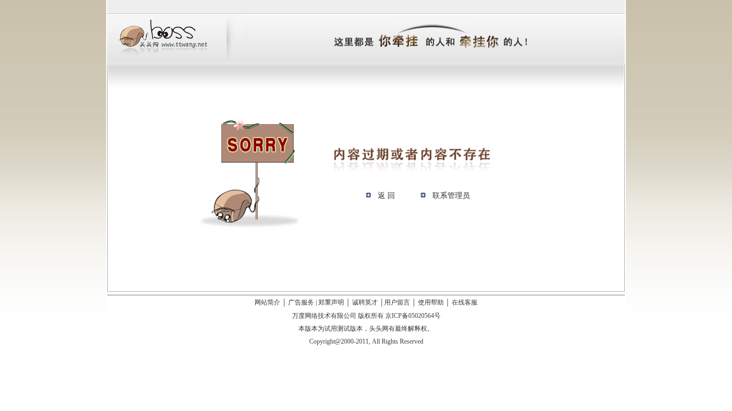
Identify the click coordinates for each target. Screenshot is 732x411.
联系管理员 (451, 196)
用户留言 (397, 302)
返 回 (386, 196)
